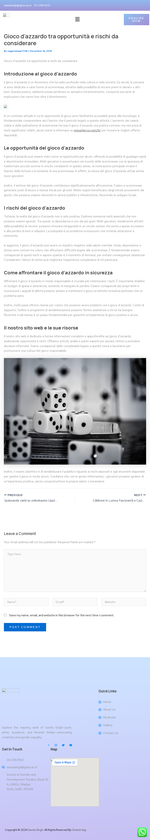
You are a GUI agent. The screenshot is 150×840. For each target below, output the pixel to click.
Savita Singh (35, 830)
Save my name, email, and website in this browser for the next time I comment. (61, 615)
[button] (77, 19)
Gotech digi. (79, 830)
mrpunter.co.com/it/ (87, 130)
